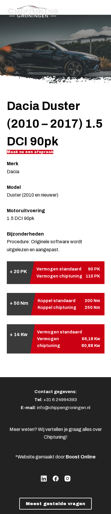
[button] (30, 152)
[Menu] (101, 10)
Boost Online (81, 456)
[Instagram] (67, 478)
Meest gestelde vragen (55, 503)
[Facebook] (56, 478)
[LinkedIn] (44, 478)
